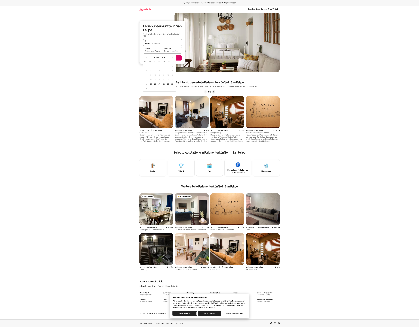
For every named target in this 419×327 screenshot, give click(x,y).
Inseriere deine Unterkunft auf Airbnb (263, 9)
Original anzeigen (230, 3)
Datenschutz (159, 323)
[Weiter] (213, 92)
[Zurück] (205, 92)
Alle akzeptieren (184, 313)
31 (146, 89)
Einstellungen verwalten (234, 313)
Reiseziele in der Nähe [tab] (147, 286)
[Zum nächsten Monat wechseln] (172, 57)
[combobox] (162, 43)
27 (159, 84)
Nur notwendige (209, 313)
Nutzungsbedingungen (174, 323)
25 (151, 84)
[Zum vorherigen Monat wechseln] (147, 57)
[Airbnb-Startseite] (145, 9)
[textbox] (153, 51)
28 (164, 84)
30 (172, 84)
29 (168, 84)
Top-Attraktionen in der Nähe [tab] (168, 286)
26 (155, 84)
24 (146, 84)
